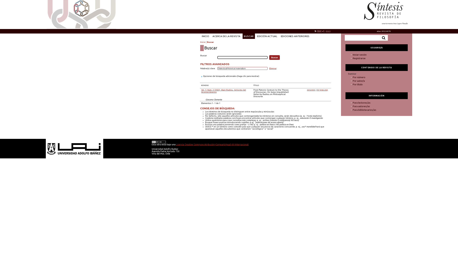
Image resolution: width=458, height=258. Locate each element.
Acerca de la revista (226, 36)
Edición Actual (267, 36)
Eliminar (273, 68)
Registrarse (359, 58)
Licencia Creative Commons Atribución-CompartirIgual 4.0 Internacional (212, 144)
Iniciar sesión (360, 54)
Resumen (311, 90)
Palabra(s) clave (207, 68)
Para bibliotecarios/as (364, 109)
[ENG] (328, 31)
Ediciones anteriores (295, 36)
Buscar (249, 36)
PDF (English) (322, 90)
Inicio (205, 36)
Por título (358, 84)
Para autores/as (361, 106)
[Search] (384, 38)
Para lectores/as (362, 102)
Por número (359, 77)
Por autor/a (359, 80)
